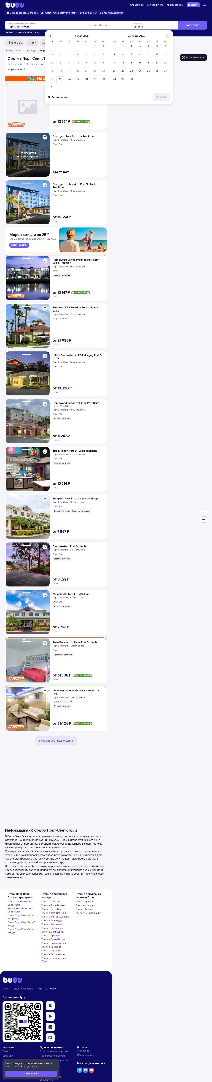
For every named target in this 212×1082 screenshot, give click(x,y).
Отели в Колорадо (85, 905)
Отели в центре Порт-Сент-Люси (20, 903)
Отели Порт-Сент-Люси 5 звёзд (21, 924)
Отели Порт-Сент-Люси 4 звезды (21, 931)
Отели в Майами (50, 901)
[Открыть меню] (205, 5)
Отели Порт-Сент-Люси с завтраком (21, 917)
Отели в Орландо (50, 935)
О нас (5, 1051)
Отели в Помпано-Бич (53, 943)
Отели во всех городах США (53, 960)
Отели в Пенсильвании (88, 912)
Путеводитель (155, 4)
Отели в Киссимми (51, 924)
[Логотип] (15, 4)
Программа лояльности (53, 1055)
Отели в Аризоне (84, 901)
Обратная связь (85, 1055)
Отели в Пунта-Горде (53, 939)
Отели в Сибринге (51, 946)
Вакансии (8, 1055)
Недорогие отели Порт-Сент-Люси (21, 910)
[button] (50, 1005)
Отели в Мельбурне (52, 931)
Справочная (137, 4)
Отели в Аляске (84, 909)
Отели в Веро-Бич (51, 909)
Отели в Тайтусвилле (53, 954)
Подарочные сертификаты (54, 1051)
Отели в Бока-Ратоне (53, 905)
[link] (19, 245)
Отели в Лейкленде (52, 927)
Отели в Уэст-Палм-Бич (54, 912)
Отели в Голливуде (51, 920)
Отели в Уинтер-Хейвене (55, 916)
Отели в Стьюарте (51, 950)
